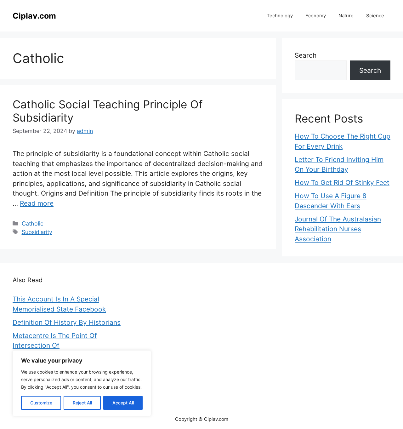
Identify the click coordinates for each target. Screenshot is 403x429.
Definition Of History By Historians (67, 322)
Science (375, 16)
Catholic (32, 223)
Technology (280, 16)
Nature (346, 16)
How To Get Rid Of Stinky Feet (342, 182)
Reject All (82, 402)
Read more (37, 203)
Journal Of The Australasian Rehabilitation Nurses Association (338, 229)
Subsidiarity (37, 232)
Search (305, 55)
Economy (315, 16)
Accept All (123, 402)
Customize (41, 402)
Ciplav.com (34, 15)
